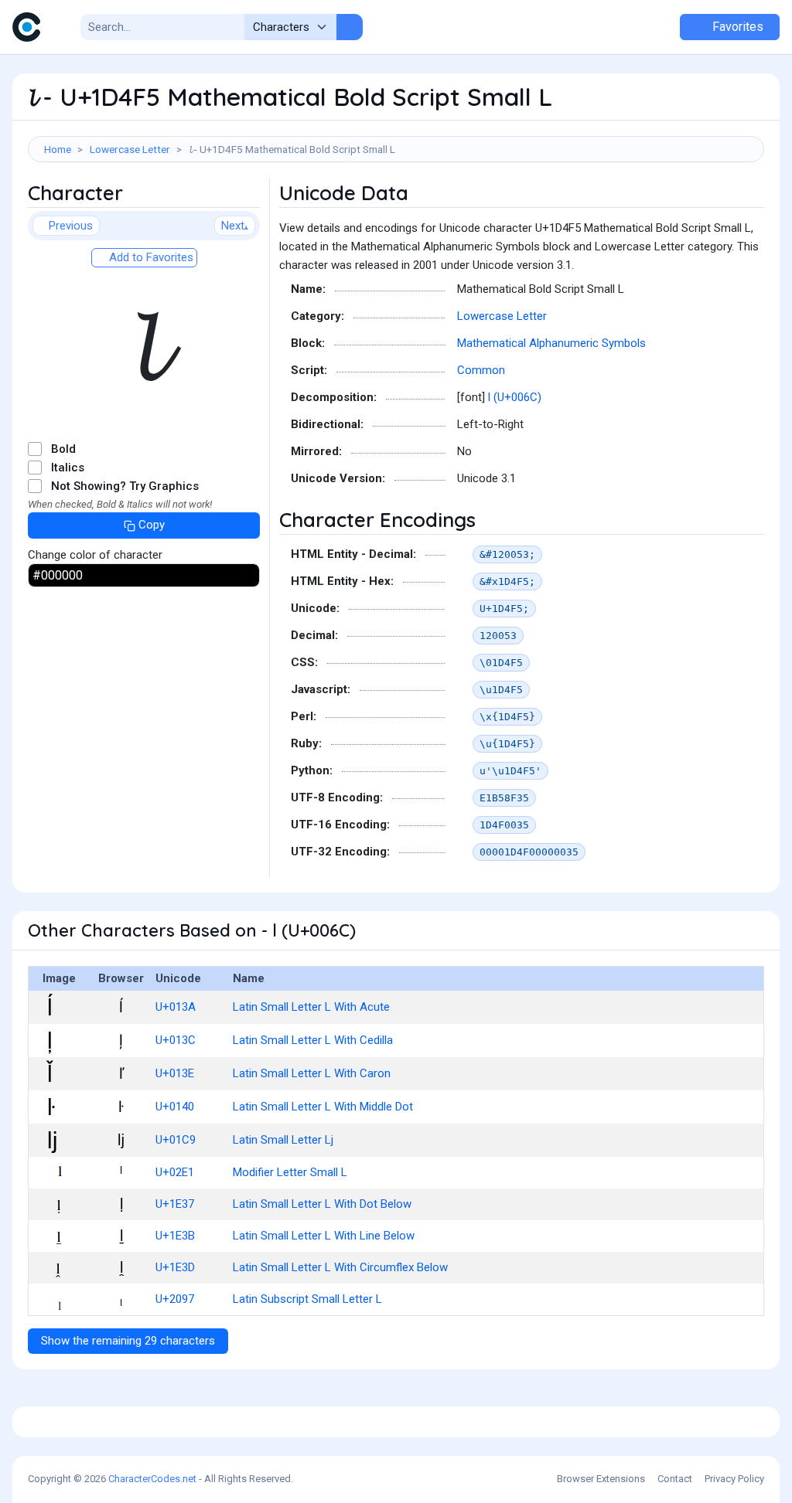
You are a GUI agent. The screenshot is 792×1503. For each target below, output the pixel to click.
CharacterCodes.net (152, 1478)
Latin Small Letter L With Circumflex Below (340, 1267)
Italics (67, 467)
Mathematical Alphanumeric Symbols (551, 343)
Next (232, 226)
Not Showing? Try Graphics (125, 486)
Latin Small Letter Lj (283, 1140)
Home (57, 149)
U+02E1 (174, 1172)
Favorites (736, 26)
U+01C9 (175, 1140)
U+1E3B (175, 1236)
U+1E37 (174, 1204)
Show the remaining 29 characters (128, 1341)
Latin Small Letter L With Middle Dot (323, 1107)
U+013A (175, 1007)
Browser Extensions (601, 1478)
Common (481, 370)
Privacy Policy (734, 1478)
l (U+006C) (514, 397)
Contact (674, 1478)
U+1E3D (175, 1267)
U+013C (175, 1040)
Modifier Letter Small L (290, 1172)
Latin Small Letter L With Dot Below (322, 1204)
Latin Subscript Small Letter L (307, 1299)
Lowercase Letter (130, 149)
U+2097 (174, 1299)
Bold (63, 449)
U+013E (174, 1073)
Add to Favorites (149, 257)
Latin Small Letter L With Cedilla (313, 1040)
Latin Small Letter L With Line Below (324, 1236)
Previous (71, 226)
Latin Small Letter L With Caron (312, 1073)
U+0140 (174, 1107)
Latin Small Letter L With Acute (311, 1007)
